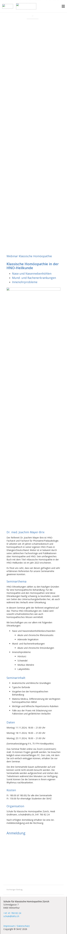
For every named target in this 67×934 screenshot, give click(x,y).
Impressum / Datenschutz (16, 925)
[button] (63, 6)
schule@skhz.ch (11, 916)
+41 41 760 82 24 (12, 913)
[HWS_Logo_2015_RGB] (7, 6)
